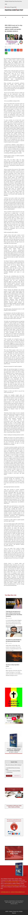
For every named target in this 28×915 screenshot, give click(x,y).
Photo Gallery (15, 902)
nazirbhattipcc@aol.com (5, 892)
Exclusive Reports (19, 901)
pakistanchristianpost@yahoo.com (18, 892)
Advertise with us (14, 903)
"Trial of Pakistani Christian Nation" (12, 881)
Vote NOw (9, 775)
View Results (17, 775)
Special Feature (12, 901)
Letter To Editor (8, 902)
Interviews (6, 901)
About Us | (20, 902)
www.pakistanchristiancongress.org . (11, 885)
